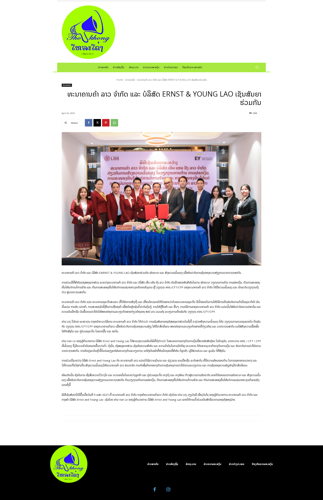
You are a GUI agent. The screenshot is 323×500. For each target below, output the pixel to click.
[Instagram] (168, 490)
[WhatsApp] (114, 122)
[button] (257, 67)
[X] (97, 122)
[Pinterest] (106, 122)
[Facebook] (88, 122)
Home (119, 79)
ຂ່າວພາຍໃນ (130, 79)
